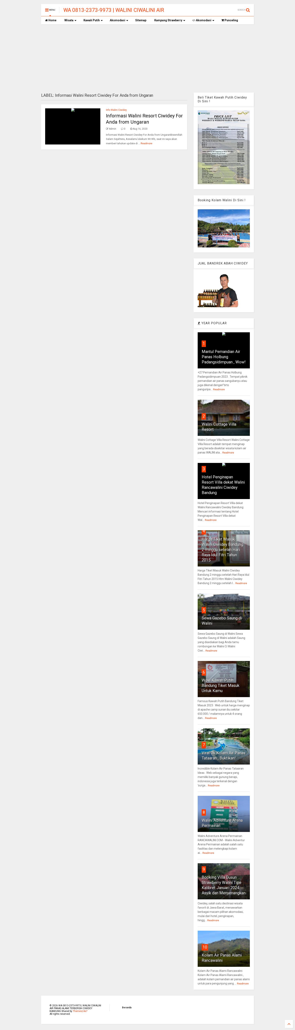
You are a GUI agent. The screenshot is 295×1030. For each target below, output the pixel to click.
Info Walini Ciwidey (116, 110)
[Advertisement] (147, 58)
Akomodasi (117, 20)
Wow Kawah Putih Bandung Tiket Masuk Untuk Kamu (220, 685)
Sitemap (140, 20)
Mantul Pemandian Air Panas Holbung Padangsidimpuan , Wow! (223, 356)
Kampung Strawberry (168, 20)
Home (52, 20)
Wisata (68, 20)
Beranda (126, 1007)
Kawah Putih (91, 20)
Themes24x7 (80, 1011)
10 (205, 947)
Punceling (231, 20)
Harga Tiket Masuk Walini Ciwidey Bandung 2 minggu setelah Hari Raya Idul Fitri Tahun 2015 (222, 549)
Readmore (146, 143)
